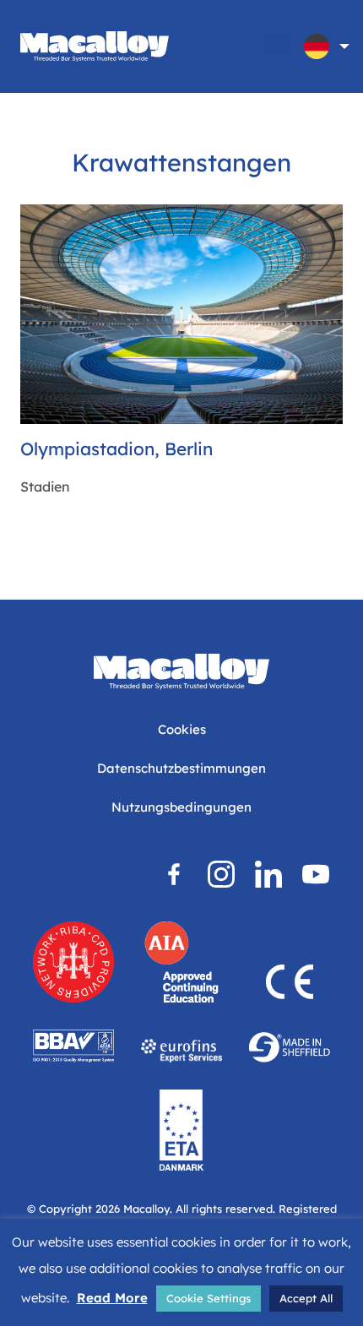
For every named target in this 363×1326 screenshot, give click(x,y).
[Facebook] (174, 874)
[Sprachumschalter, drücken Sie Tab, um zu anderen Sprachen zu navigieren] (316, 46)
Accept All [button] (306, 1298)
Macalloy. (147, 1208)
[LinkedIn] (268, 874)
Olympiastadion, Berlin (116, 448)
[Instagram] (221, 874)
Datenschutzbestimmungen (181, 768)
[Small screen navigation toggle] (277, 46)
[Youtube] (315, 874)
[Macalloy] (94, 46)
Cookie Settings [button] (208, 1298)
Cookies (182, 729)
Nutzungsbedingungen (181, 807)
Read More (112, 1298)
